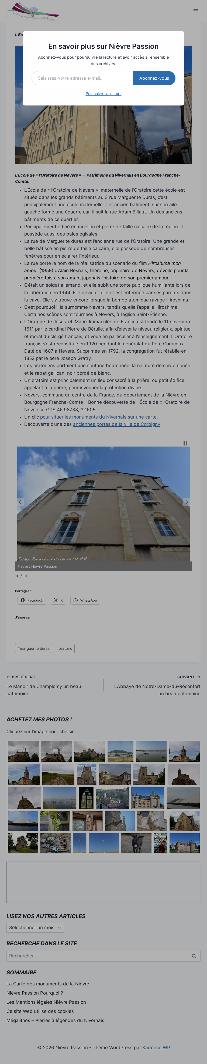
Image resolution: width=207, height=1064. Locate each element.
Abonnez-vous (154, 78)
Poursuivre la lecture (104, 93)
